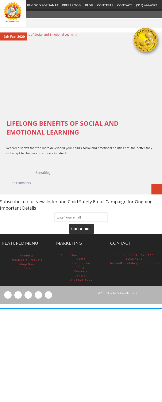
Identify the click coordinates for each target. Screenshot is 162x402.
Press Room (81, 263)
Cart (27, 268)
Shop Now (27, 264)
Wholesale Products (27, 260)
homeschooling (124, 314)
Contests (81, 271)
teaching (119, 326)
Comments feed (124, 363)
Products (27, 255)
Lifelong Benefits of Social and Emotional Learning (62, 128)
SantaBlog (43, 172)
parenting (120, 320)
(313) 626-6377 (81, 280)
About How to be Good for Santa (81, 256)
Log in (118, 351)
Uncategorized (123, 332)
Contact (81, 275)
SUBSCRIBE (81, 229)
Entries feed (122, 357)
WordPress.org (123, 369)
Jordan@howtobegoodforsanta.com (135, 263)
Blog (80, 267)
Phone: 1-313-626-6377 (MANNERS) (135, 256)
